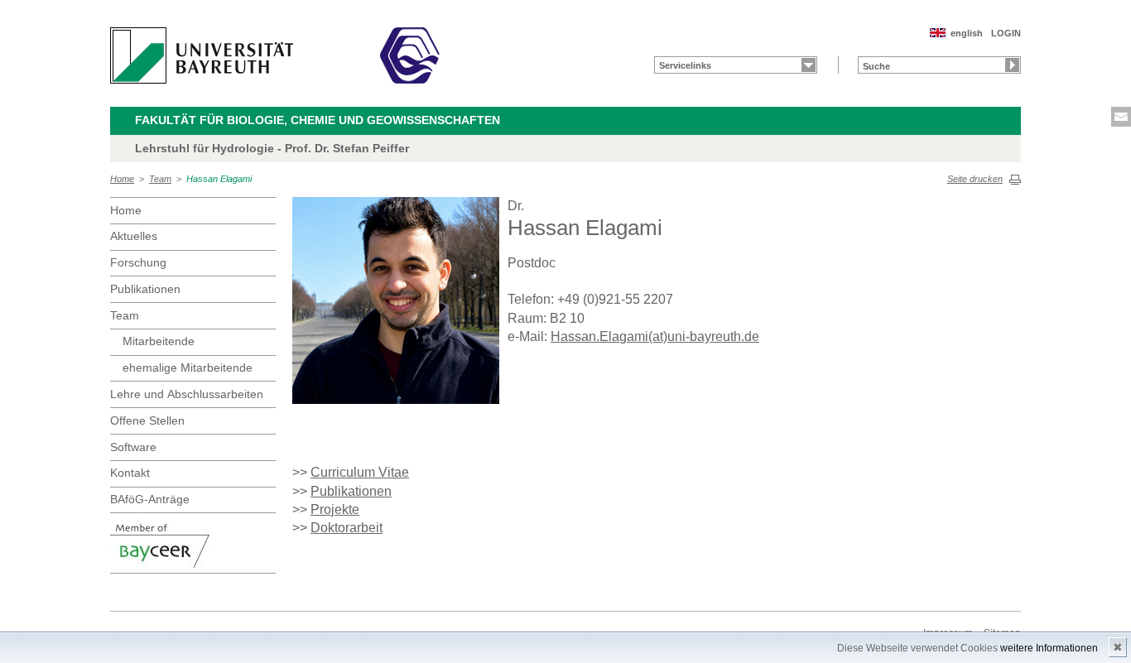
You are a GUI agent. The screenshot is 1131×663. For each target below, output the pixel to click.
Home (122, 179)
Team (160, 179)
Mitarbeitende (159, 341)
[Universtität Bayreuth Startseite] (201, 55)
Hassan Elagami (219, 179)
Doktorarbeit (346, 528)
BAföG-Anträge (150, 499)
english (967, 33)
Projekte (334, 509)
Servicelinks (685, 65)
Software (133, 447)
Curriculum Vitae (359, 472)
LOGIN (1006, 33)
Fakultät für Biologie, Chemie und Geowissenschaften (317, 120)
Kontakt (130, 472)
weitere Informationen (1049, 648)
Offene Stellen (147, 420)
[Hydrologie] (410, 55)
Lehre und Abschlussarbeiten (186, 394)
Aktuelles (133, 236)
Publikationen (145, 288)
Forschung (138, 262)
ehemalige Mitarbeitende (188, 367)
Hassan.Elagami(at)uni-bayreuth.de (655, 336)
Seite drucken (975, 179)
